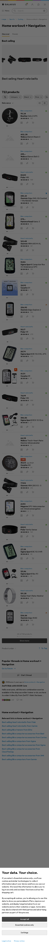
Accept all (24, 919)
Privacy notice (19, 941)
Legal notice (6, 941)
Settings (24, 932)
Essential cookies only (24, 925)
